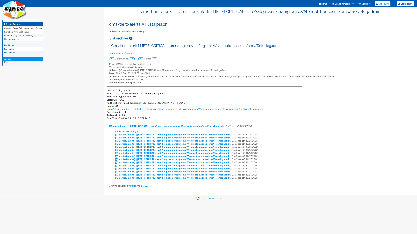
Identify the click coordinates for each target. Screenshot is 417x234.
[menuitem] (323, 3)
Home (324, 3)
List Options (14, 24)
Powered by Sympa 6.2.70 (211, 198)
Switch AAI (383, 3)
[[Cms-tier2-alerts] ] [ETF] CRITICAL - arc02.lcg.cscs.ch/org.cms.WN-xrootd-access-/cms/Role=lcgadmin (166, 126)
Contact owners (11, 39)
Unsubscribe (10, 52)
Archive (7, 59)
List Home (9, 45)
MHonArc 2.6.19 (138, 186)
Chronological (115, 53)
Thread (130, 53)
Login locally (406, 3)
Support (364, 3)
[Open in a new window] (130, 38)
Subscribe (9, 49)
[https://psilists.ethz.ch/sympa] (14, 9)
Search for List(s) (342, 3)
